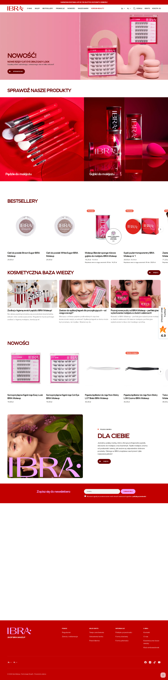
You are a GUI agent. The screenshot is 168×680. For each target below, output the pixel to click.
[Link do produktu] (25, 234)
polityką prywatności (139, 496)
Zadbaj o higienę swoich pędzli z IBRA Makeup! (29, 310)
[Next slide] (160, 229)
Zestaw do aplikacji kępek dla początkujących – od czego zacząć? (82, 311)
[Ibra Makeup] (15, 8)
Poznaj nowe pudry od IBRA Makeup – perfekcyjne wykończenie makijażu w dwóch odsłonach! (134, 311)
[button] (137, 8)
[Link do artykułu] (32, 294)
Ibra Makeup (16, 674)
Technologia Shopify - (27, 674)
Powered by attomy (40, 674)
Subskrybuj (128, 491)
